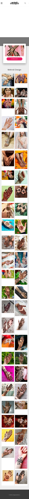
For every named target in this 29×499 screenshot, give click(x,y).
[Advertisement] (14, 21)
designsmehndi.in (16, 494)
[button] (1, 3)
